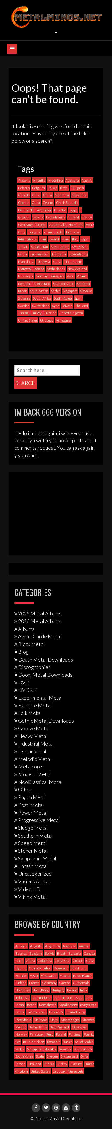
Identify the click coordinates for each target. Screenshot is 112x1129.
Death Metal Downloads (45, 659)
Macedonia (26, 261)
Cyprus (48, 202)
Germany (25, 224)
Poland (82, 276)
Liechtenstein (39, 254)
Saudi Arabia (39, 291)
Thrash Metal (33, 866)
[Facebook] (36, 1107)
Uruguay (46, 320)
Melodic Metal (34, 759)
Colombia (62, 195)
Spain (78, 298)
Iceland (48, 232)
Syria (55, 306)
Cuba (36, 202)
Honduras (75, 224)
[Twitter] (46, 1107)
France (87, 217)
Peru (70, 276)
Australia (72, 180)
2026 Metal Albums (39, 621)
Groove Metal (34, 728)
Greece (40, 224)
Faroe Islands (55, 217)
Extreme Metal (35, 705)
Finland (73, 217)
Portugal (24, 283)
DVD (24, 682)
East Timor (43, 210)
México (38, 269)
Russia (23, 291)
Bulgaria (77, 188)
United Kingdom (71, 313)
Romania (83, 283)
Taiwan (67, 306)
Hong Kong (40, 990)
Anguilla (39, 180)
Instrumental (32, 751)
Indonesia (73, 232)
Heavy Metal (32, 736)
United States (28, 320)
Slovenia (24, 298)
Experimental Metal (40, 697)
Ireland (54, 239)
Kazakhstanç (60, 246)
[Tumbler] (76, 1107)
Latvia (22, 254)
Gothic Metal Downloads (46, 720)
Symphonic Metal (37, 858)
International (27, 239)
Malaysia (43, 261)
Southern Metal (35, 835)
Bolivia (52, 188)
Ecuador (60, 210)
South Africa (42, 298)
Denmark (25, 210)
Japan (85, 239)
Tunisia (23, 313)
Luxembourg (78, 254)
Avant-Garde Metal (39, 636)
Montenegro (73, 261)
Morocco (24, 269)
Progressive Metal (39, 820)
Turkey (36, 313)
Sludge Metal (33, 828)
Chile (36, 195)
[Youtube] (66, 1107)
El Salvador (49, 975)
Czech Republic (67, 202)
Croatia (23, 202)
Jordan (23, 246)
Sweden (24, 306)
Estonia (37, 217)
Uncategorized (35, 873)
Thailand (81, 306)
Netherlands (56, 269)
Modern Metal (34, 774)
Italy (75, 239)
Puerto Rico (41, 283)
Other (25, 789)
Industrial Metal (36, 743)
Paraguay (57, 276)
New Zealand (77, 269)
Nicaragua (25, 276)
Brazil (64, 188)
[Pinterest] (56, 1107)
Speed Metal (32, 843)
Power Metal (32, 812)
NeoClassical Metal (40, 782)
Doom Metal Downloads (45, 675)
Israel (65, 239)
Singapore (70, 291)
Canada (24, 195)
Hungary (34, 232)
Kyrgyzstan (80, 246)
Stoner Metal (33, 851)
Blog (23, 652)
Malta (57, 261)
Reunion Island (63, 283)
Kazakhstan (39, 246)
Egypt (73, 210)
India (59, 232)
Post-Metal (31, 805)
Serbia (55, 291)
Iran (43, 239)
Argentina (55, 180)
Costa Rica (79, 195)
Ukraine (50, 313)
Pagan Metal (32, 797)
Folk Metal (30, 713)
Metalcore (30, 766)
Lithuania (59, 254)
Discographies (34, 667)
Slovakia (86, 291)
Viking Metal (32, 896)
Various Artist (33, 881)
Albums (26, 629)
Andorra (24, 180)
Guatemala (57, 224)
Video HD (29, 889)
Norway (42, 276)
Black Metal (31, 644)
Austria (87, 180)
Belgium (38, 188)
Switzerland (40, 306)
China (47, 195)
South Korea (63, 298)
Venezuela (63, 320)
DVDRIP (28, 690)
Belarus (24, 188)
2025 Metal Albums (39, 613)
